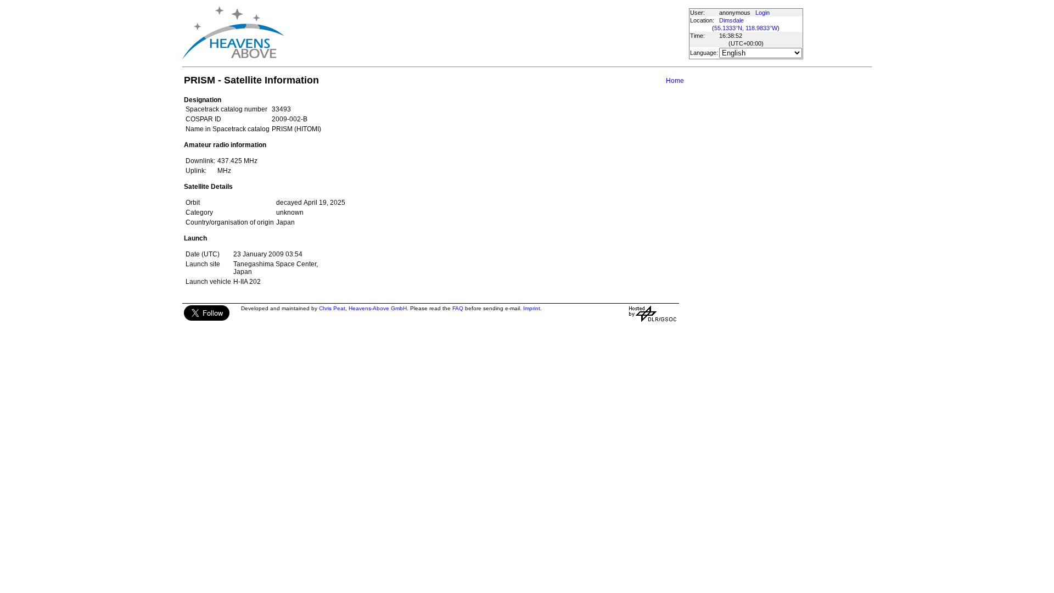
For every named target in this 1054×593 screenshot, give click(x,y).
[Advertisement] (486, 33)
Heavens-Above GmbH (378, 308)
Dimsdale (731, 20)
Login (762, 12)
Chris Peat (332, 308)
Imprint (531, 308)
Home (675, 81)
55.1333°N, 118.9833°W (745, 28)
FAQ (457, 308)
